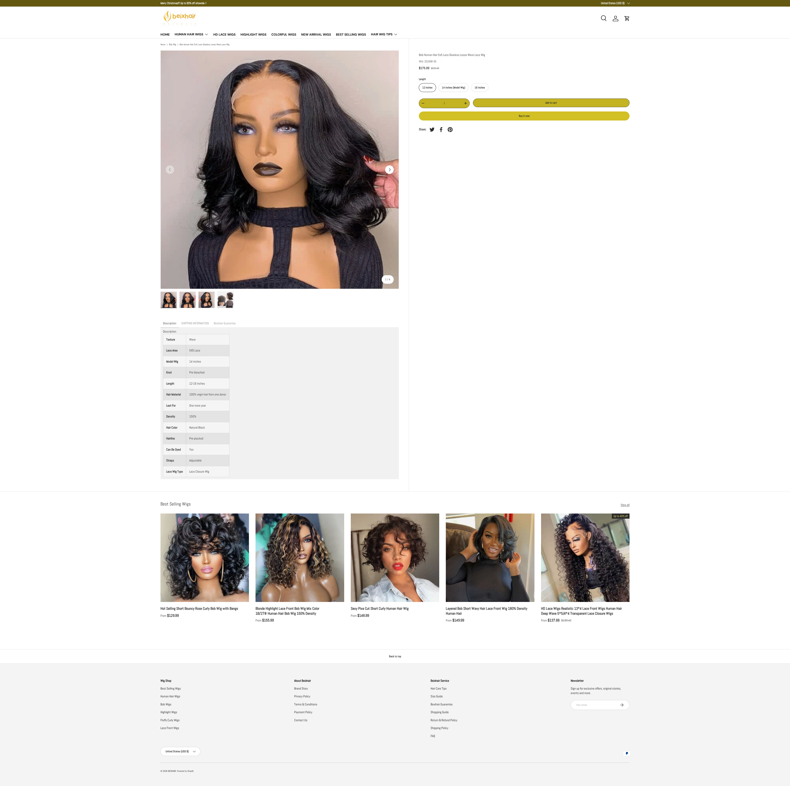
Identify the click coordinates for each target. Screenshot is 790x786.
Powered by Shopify (185, 771)
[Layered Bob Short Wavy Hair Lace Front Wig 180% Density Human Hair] (490, 558)
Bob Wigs (165, 704)
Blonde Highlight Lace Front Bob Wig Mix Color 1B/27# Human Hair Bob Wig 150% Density (287, 611)
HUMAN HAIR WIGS (189, 34)
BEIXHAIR (172, 771)
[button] (627, 18)
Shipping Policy (439, 728)
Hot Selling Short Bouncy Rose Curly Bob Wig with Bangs (199, 608)
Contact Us (300, 720)
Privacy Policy (302, 696)
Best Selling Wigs (170, 688)
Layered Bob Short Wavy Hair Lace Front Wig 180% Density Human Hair (486, 611)
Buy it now (524, 116)
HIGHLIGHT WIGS (253, 34)
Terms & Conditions (305, 704)
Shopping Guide (440, 712)
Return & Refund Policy (444, 720)
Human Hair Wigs (170, 696)
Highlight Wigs (168, 712)
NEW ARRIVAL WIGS (316, 34)
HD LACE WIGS (224, 34)
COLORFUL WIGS (283, 34)
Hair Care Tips (439, 688)
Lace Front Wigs (169, 728)
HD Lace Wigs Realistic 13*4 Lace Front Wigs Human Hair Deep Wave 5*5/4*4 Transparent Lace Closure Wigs (581, 611)
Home (162, 44)
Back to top (395, 656)
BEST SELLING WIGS (351, 34)
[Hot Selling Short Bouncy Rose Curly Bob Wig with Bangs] (204, 558)
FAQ (433, 736)
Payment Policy (303, 712)
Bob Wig (172, 44)
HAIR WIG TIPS (382, 34)
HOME (165, 34)
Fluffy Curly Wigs (170, 720)
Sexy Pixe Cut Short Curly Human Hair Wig (380, 608)
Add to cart (551, 102)
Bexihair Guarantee (442, 704)
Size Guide (437, 696)
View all (625, 505)
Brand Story (301, 688)
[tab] (169, 323)
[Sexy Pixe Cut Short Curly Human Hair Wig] (395, 558)
